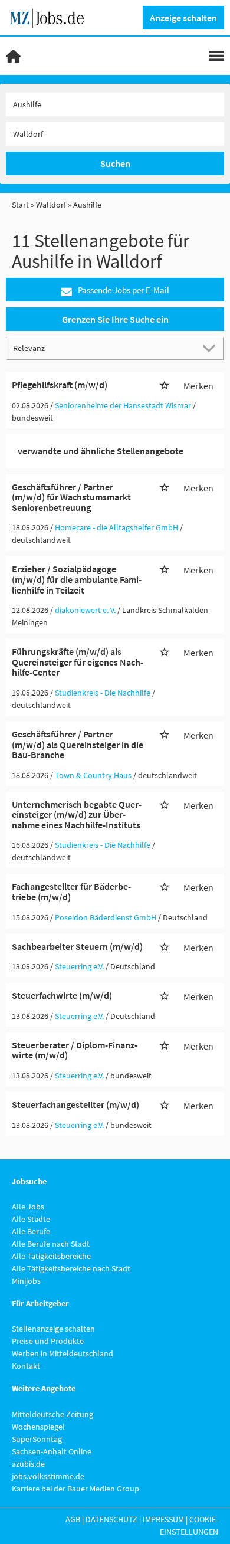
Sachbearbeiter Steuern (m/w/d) (77, 946)
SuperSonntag (37, 1439)
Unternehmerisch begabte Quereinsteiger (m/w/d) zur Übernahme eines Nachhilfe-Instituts (77, 814)
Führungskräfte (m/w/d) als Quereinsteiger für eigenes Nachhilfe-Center (77, 661)
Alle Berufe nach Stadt (51, 1243)
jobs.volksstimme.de (48, 1476)
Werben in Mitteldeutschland (62, 1353)
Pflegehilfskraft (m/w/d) (59, 385)
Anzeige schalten (183, 18)
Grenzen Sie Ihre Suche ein (115, 319)
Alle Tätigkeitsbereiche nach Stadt (71, 1268)
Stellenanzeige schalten (53, 1328)
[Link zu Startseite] (51, 16)
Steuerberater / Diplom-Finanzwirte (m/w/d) (74, 1050)
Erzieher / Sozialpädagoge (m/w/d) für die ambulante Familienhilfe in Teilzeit (77, 579)
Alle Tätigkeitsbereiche (51, 1256)
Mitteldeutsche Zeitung (52, 1414)
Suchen (115, 163)
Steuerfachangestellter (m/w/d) (75, 1104)
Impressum (163, 1519)
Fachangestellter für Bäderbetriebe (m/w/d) (71, 891)
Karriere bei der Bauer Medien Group (75, 1488)
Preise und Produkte (48, 1341)
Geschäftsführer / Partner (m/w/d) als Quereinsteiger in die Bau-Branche (77, 744)
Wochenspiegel (38, 1426)
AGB (72, 1519)
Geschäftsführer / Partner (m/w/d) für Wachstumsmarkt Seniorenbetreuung (71, 497)
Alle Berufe (31, 1231)
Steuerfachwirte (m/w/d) (62, 995)
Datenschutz (111, 1519)
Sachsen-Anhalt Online (51, 1451)
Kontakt (26, 1366)
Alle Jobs (28, 1206)
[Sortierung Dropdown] (211, 348)
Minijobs (26, 1281)
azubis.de (28, 1463)
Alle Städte (31, 1219)
